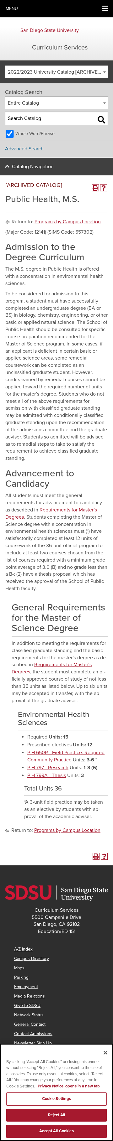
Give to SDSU (27, 1005)
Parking (21, 977)
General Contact (30, 1024)
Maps (19, 968)
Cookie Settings (56, 1098)
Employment (26, 986)
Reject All (56, 1115)
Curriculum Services (60, 47)
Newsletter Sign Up (33, 1043)
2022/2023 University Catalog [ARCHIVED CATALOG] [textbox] (58, 72)
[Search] (101, 120)
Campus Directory (31, 958)
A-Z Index (23, 949)
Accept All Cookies (56, 1130)
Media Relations (29, 996)
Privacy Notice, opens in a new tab (69, 1086)
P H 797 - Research (47, 768)
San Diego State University (49, 30)
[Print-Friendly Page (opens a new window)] (95, 187)
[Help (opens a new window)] (103, 187)
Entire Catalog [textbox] (23, 103)
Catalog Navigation (33, 166)
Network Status (29, 1015)
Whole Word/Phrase (35, 133)
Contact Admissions (33, 1033)
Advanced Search (24, 149)
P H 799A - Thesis (46, 775)
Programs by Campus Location (68, 222)
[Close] (105, 1053)
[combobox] (56, 71)
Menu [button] (12, 8)
